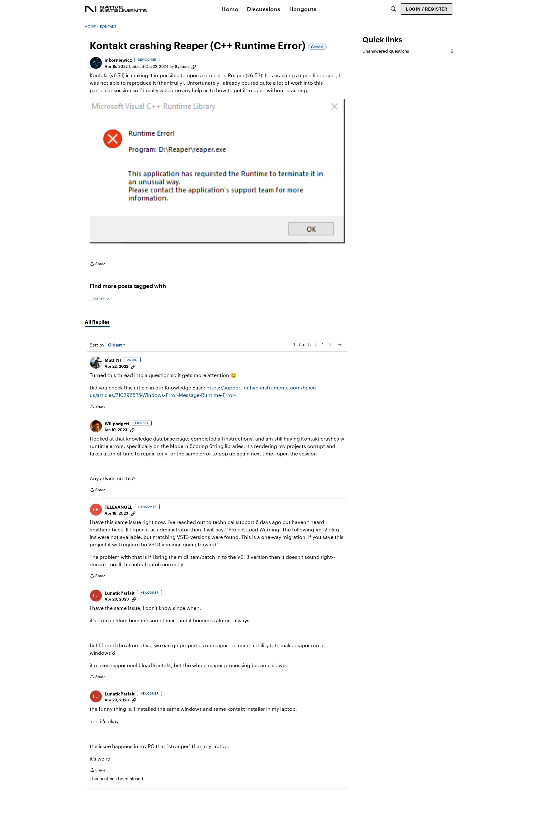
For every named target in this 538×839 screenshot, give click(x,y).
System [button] (182, 66)
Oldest (115, 345)
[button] (96, 63)
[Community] (116, 9)
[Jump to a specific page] (340, 345)
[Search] (393, 9)
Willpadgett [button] (117, 423)
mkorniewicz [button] (118, 60)
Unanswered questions (407, 51)
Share (98, 264)
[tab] (97, 322)
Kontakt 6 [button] (101, 298)
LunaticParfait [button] (119, 593)
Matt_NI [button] (113, 360)
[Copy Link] (193, 66)
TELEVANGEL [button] (118, 507)
